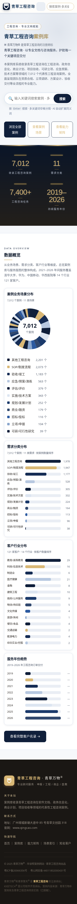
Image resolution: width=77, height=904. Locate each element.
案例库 (18, 843)
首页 (7, 843)
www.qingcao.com (25, 828)
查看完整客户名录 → (25, 736)
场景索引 (49, 843)
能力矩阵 (33, 843)
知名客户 (65, 843)
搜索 (62, 98)
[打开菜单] (41, 6)
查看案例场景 (38, 129)
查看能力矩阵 (62, 129)
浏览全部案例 (15, 129)
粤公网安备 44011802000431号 (48, 870)
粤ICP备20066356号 (15, 870)
